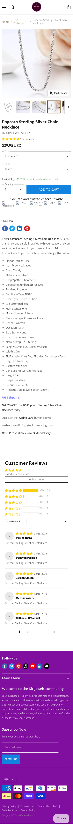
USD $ (7, 780)
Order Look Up (9, 810)
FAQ (55, 806)
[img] (24, 534)
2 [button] (28, 632)
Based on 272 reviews (17, 474)
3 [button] (36, 632)
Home (5, 22)
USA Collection (19, 21)
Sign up (11, 759)
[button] (11, 139)
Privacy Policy (9, 806)
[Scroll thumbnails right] (67, 107)
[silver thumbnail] (23, 107)
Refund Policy (28, 810)
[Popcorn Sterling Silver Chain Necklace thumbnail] (8, 107)
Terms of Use (26, 806)
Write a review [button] (36, 479)
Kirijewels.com (18, 133)
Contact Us (43, 806)
